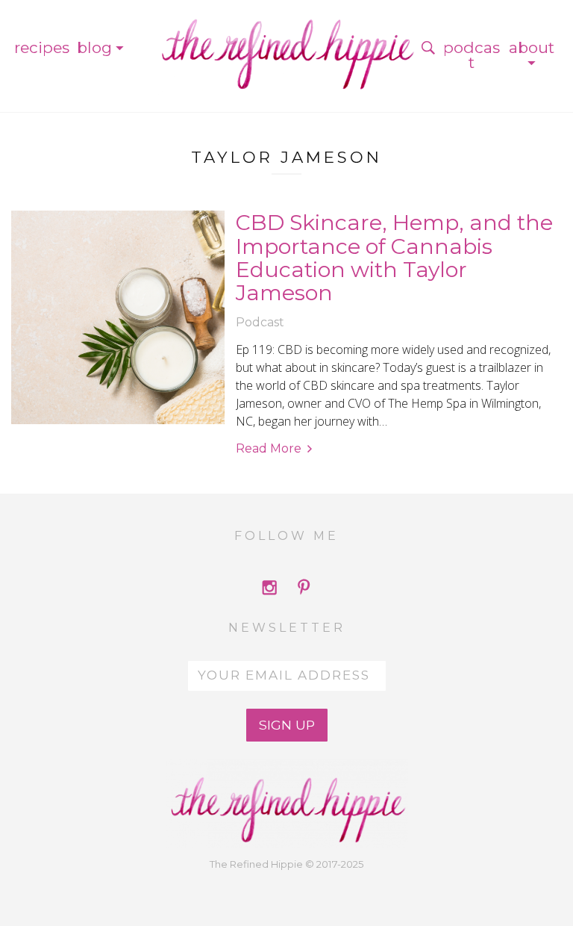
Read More (268, 448)
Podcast (471, 55)
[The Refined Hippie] (286, 48)
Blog (94, 47)
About (531, 47)
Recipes (41, 47)
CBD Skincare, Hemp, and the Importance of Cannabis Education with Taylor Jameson (394, 257)
